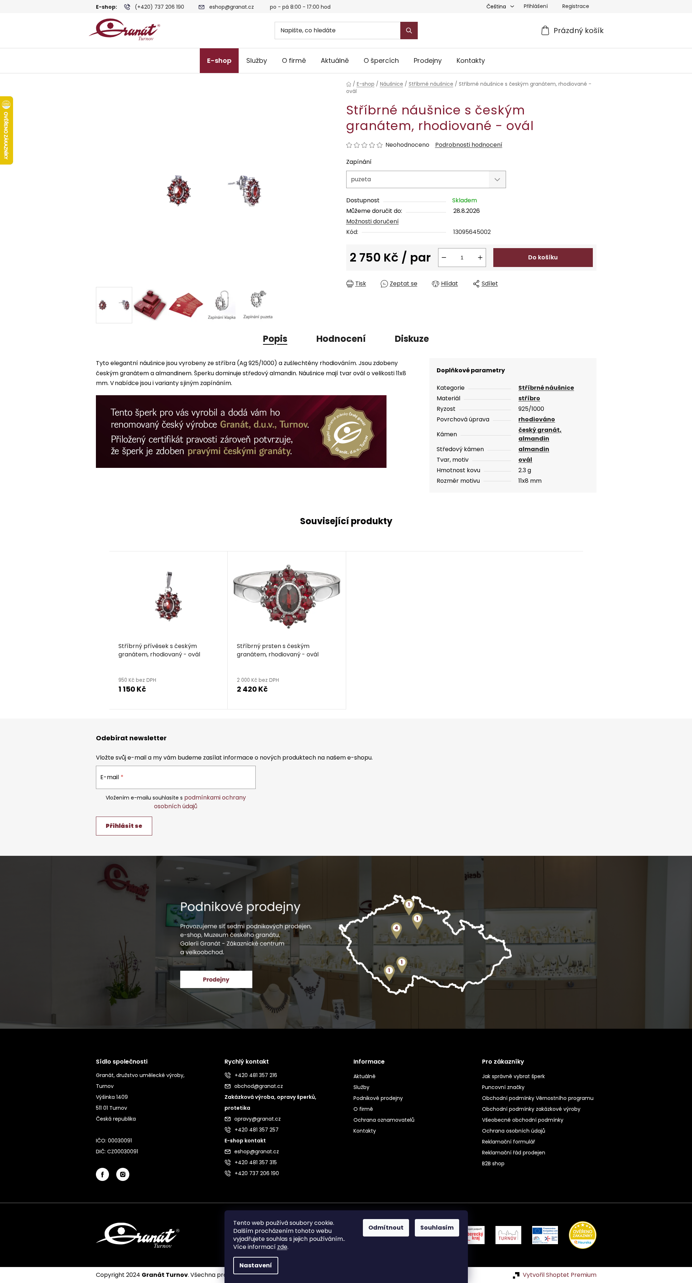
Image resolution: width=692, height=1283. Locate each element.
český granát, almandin (540, 434)
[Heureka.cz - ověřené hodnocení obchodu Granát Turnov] (577, 1235)
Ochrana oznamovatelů (383, 1120)
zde (282, 1247)
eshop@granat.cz (231, 7)
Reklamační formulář (508, 1141)
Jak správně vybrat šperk (513, 1076)
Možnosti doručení (372, 221)
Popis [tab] (275, 339)
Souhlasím (437, 1227)
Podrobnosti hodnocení (468, 145)
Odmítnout (386, 1227)
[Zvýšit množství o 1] (480, 257)
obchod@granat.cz (258, 1086)
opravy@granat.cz (257, 1118)
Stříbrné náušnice (546, 388)
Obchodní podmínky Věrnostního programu (538, 1098)
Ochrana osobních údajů (513, 1130)
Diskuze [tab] (412, 339)
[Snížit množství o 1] (443, 257)
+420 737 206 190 (257, 1173)
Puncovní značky (503, 1087)
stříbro (529, 398)
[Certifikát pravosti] (241, 427)
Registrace (575, 6)
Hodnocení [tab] (341, 339)
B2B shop (493, 1163)
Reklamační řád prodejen (513, 1152)
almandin (533, 449)
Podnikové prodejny (378, 1098)
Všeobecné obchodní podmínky (522, 1120)
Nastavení (255, 1265)
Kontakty (364, 1130)
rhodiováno (536, 419)
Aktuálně (364, 1076)
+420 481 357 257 (257, 1129)
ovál (525, 460)
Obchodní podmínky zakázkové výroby (531, 1109)
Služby (361, 1087)
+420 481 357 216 (256, 1075)
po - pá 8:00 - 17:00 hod (300, 7)
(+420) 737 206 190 (159, 7)
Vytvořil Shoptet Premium (559, 1275)
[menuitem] (219, 60)
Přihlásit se (124, 826)
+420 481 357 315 (256, 1162)
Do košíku (543, 257)
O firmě (363, 1109)
